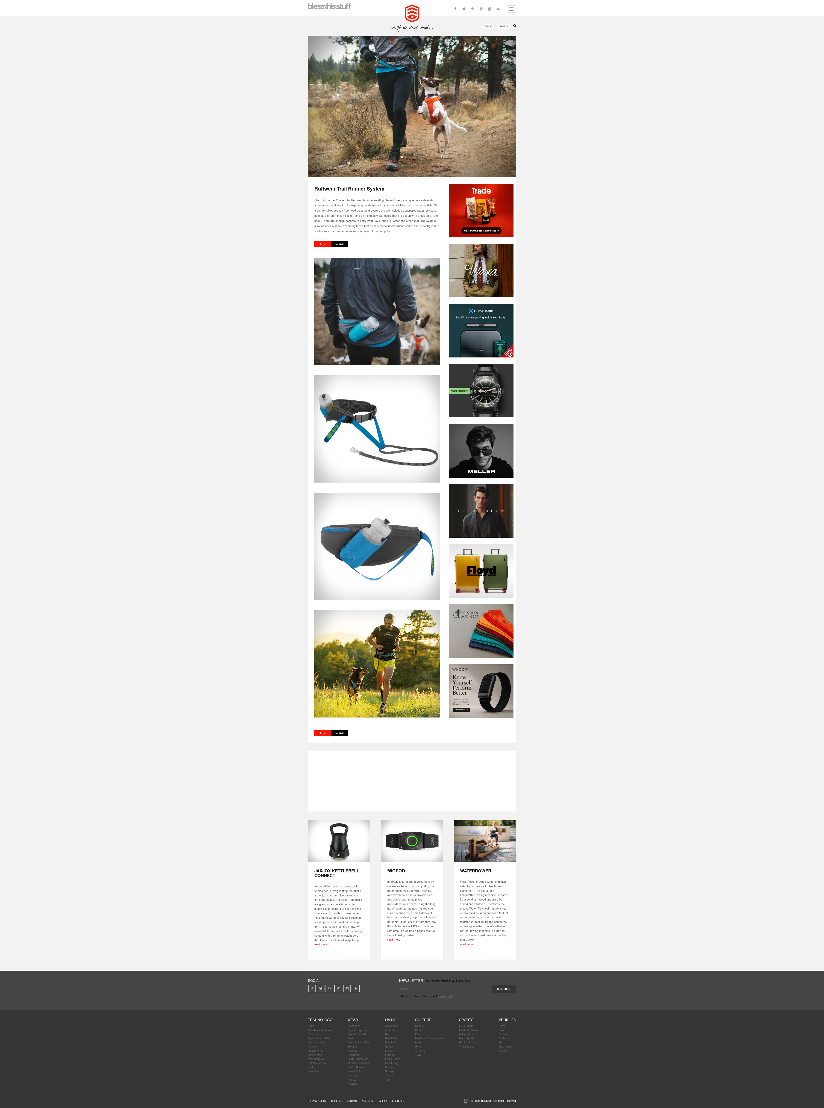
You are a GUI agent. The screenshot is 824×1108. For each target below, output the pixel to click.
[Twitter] (464, 9)
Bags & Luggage (357, 1030)
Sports (466, 1019)
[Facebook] (455, 9)
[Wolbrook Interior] (481, 391)
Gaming (312, 1046)
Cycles (503, 1038)
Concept (504, 1034)
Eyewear (352, 1046)
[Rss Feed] (498, 9)
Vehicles (507, 1019)
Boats (502, 1026)
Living (390, 1019)
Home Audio (315, 1055)
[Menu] (511, 9)
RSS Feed (336, 1100)
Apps (311, 1026)
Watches (352, 1083)
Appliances (391, 1026)
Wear (352, 1019)
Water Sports (466, 1046)
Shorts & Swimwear (358, 1063)
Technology (320, 1019)
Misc (501, 1042)
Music (418, 1042)
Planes (503, 1050)
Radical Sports (467, 1042)
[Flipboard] (481, 9)
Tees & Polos (355, 1071)
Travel (418, 1055)
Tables (389, 1075)
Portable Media (317, 1063)
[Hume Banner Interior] (481, 330)
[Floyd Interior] (481, 571)
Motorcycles (506, 1046)
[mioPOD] (412, 841)
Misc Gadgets (316, 1059)
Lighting (390, 1055)
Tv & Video (314, 1071)
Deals (350, 1038)
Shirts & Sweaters (357, 1059)
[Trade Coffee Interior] (481, 210)
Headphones (315, 1050)
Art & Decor (391, 1030)
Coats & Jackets (356, 1034)
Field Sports (466, 1026)
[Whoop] (481, 691)
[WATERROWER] (485, 841)
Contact (352, 1100)
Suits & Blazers (356, 1067)
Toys (388, 1079)
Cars (501, 1030)
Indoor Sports (467, 1034)
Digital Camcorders (319, 1038)
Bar (387, 1034)
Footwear (352, 1050)
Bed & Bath (391, 1038)
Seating (389, 1067)
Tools (311, 1067)
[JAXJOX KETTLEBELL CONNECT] (339, 841)
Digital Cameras (317, 1042)
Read (418, 1046)
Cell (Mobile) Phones (320, 1030)
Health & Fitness (468, 1030)
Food (418, 1034)
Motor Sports (466, 1038)
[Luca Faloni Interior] (481, 511)
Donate (419, 1026)
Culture (423, 1019)
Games (389, 1046)
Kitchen (389, 1050)
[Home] (412, 13)
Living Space (392, 1059)
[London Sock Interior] (481, 631)
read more (320, 944)
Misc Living (391, 1063)
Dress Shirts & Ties (358, 1042)
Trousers (352, 1075)
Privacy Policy (317, 1100)
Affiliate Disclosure (392, 1100)
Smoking (420, 1050)
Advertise (368, 1100)
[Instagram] (489, 9)
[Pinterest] (472, 9)
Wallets (351, 1079)
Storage (389, 1071)
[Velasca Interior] (481, 270)
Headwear (353, 1055)
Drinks (419, 1030)
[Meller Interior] (481, 451)
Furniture (390, 1042)
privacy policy (445, 996)
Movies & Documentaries (429, 1038)
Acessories (353, 1026)
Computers (314, 1034)
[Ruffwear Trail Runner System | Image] (412, 106)
